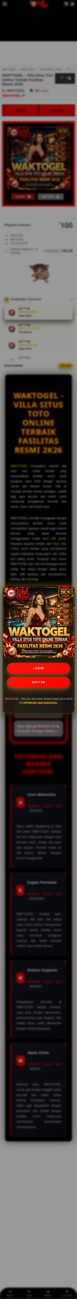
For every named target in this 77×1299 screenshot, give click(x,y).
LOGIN (38, 668)
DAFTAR (38, 682)
